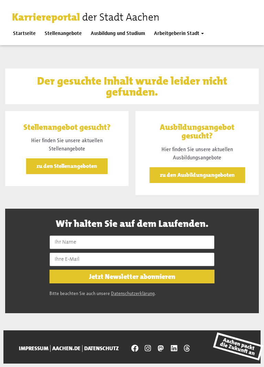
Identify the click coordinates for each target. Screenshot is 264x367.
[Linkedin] (173, 348)
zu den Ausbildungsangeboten (197, 175)
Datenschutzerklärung (133, 293)
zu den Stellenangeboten (66, 166)
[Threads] (186, 348)
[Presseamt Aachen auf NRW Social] (160, 348)
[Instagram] (147, 348)
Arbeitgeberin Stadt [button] (176, 33)
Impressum (33, 348)
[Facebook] (134, 348)
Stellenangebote (63, 33)
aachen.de (66, 348)
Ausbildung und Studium (118, 33)
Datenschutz (101, 348)
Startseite (24, 33)
